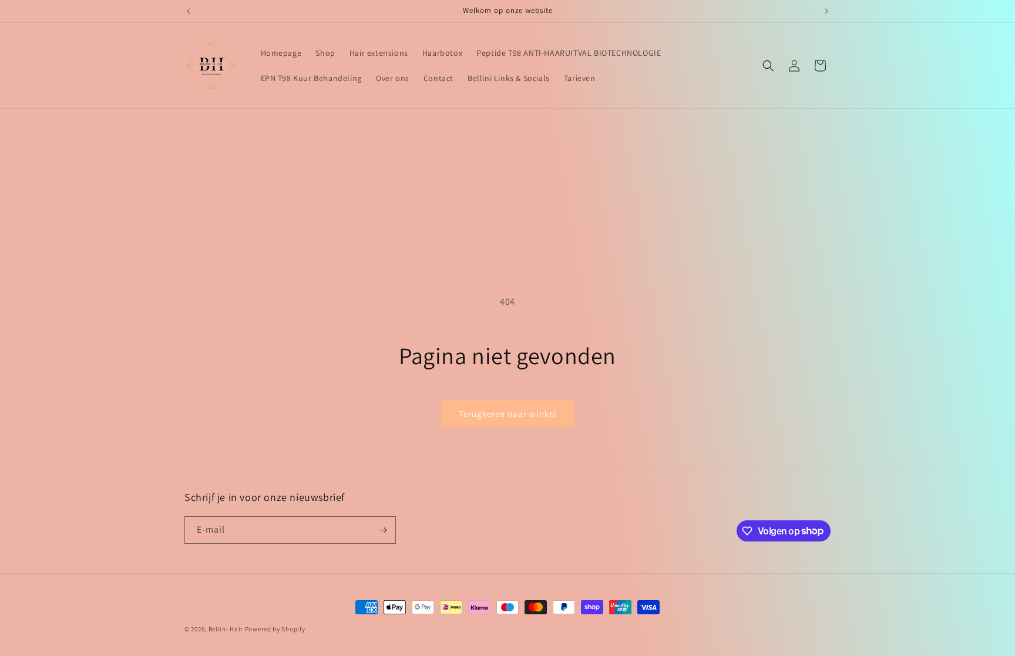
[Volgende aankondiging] (826, 11)
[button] (768, 66)
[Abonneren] (382, 530)
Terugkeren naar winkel (508, 413)
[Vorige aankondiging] (188, 11)
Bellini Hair (226, 629)
